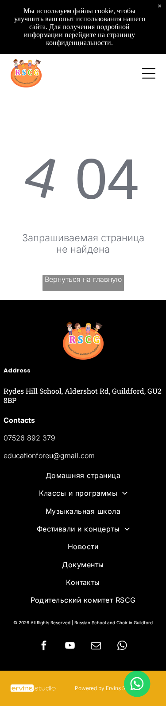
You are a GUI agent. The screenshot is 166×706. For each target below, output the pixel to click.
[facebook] (43, 646)
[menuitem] (83, 475)
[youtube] (69, 646)
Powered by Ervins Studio (106, 688)
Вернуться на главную (83, 279)
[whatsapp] (122, 646)
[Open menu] (148, 73)
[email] (96, 646)
